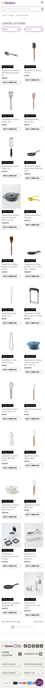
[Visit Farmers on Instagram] (33, 646)
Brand (11, 15)
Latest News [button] (8, 673)
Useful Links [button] (9, 664)
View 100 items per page (11, 622)
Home (4, 15)
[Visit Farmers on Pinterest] (37, 646)
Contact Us (31, 654)
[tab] (11, 664)
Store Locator (7, 654)
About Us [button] (29, 673)
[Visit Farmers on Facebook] (25, 646)
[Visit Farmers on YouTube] (29, 646)
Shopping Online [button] (33, 664)
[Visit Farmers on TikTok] (41, 646)
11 (29, 627)
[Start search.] (42, 9)
